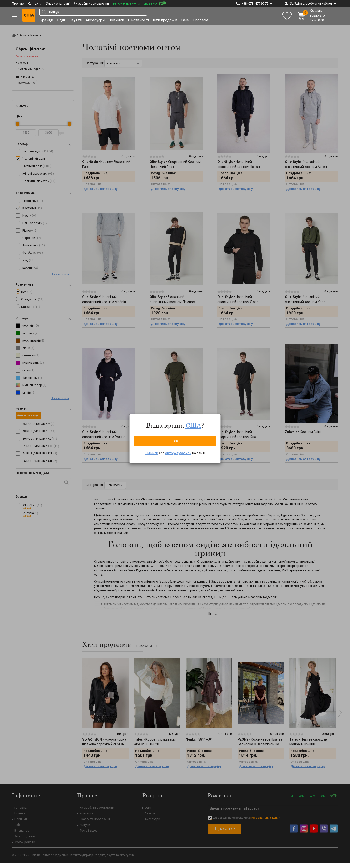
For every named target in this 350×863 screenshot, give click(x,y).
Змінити (151, 453)
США (193, 425)
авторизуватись (178, 453)
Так (175, 441)
